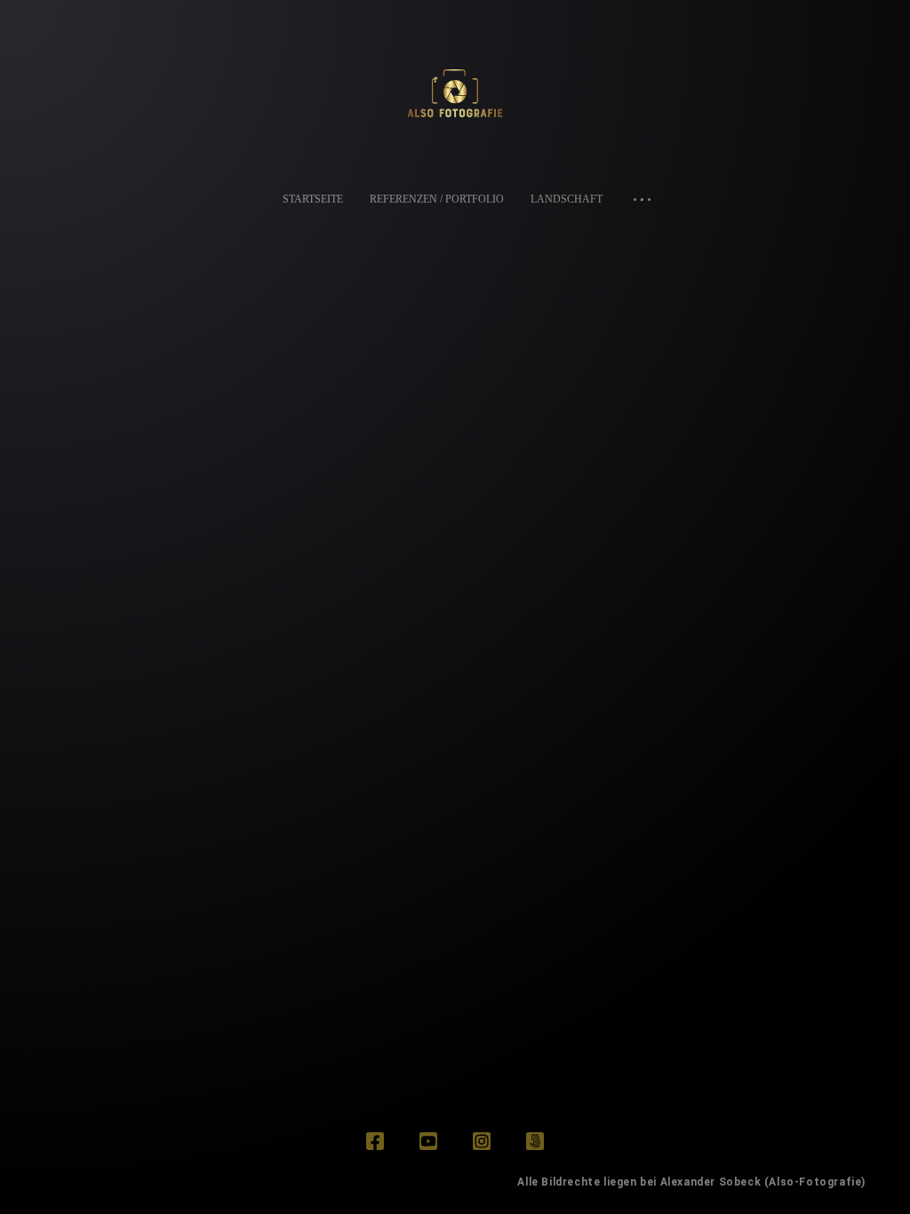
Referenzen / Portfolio (437, 199)
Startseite (313, 199)
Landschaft (567, 199)
